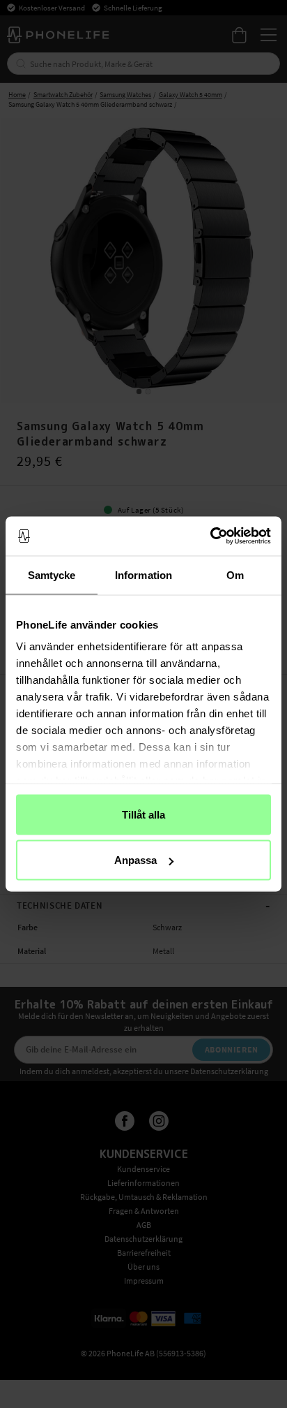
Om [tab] (235, 574)
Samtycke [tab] (52, 574)
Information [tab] (143, 574)
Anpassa (135, 860)
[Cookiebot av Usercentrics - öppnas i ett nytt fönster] (210, 536)
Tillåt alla (143, 814)
